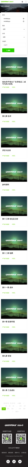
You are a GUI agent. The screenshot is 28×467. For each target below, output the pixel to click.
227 (25, 406)
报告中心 (17, 452)
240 (20, 408)
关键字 (4, 41)
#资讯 (13, 87)
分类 (3, 33)
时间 (3, 15)
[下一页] (12, 411)
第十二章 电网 (7, 253)
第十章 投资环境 (8, 322)
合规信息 (23, 452)
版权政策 (4, 452)
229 (8, 408)
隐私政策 (10, 452)
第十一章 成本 (7, 287)
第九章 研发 (6, 356)
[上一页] (23, 403)
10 (6, 406)
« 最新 (19, 403)
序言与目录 (6, 150)
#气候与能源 (5, 87)
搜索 (9, 50)
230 (12, 408)
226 (20, 406)
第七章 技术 (6, 116)
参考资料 (5, 185)
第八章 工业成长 (8, 390)
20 (9, 406)
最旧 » (17, 411)
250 (24, 408)
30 (13, 406)
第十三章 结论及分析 (10, 219)
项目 (3, 25)
